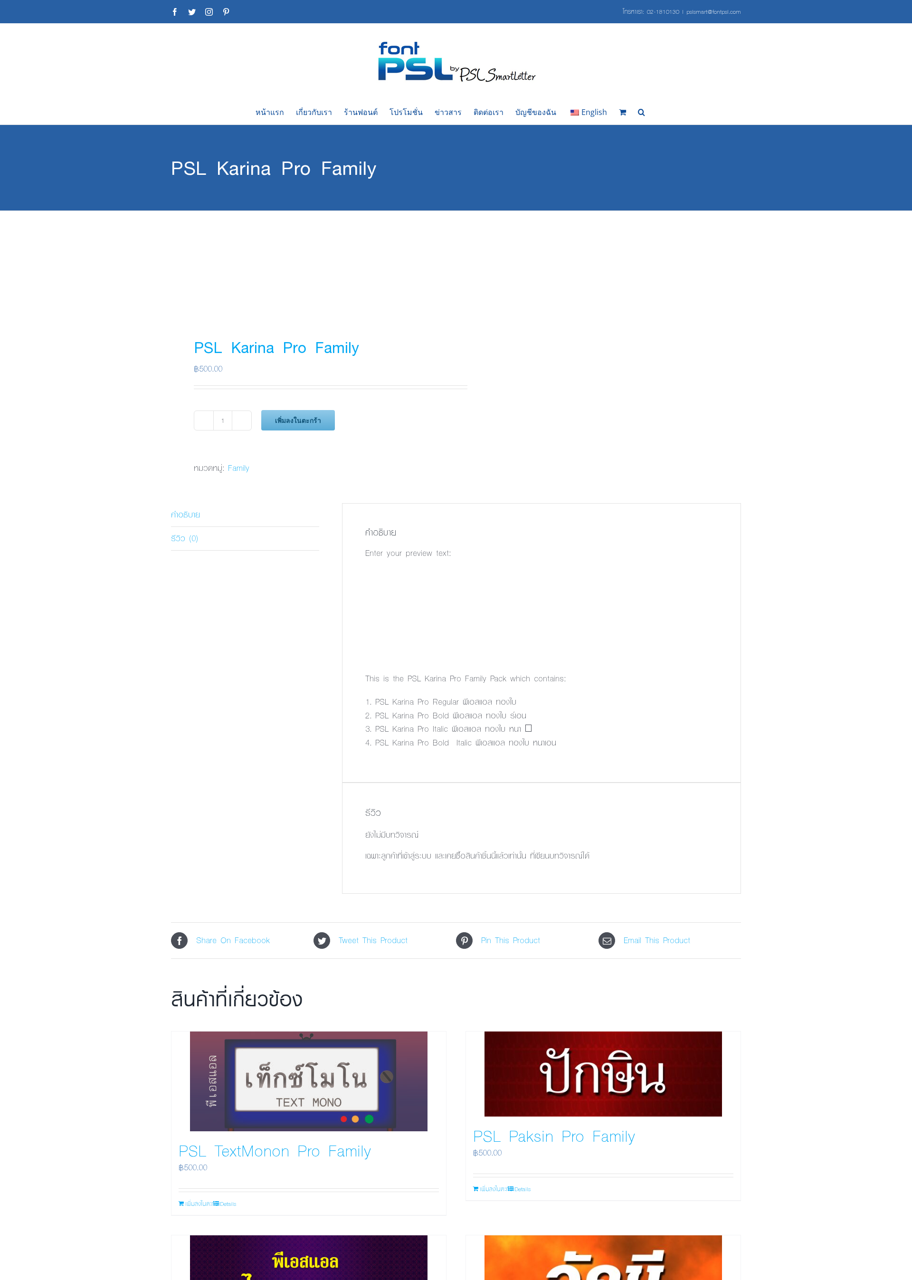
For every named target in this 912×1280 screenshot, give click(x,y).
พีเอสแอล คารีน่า (406, 581)
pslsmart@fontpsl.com (713, 11)
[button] (641, 112)
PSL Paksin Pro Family (554, 1135)
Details (228, 1203)
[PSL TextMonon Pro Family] (308, 1081)
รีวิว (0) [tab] (184, 538)
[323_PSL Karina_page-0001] (308, 265)
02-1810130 (663, 11)
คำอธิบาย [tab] (185, 514)
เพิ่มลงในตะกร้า (298, 420)
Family (238, 467)
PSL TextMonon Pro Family (275, 1150)
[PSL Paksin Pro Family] (603, 1074)
